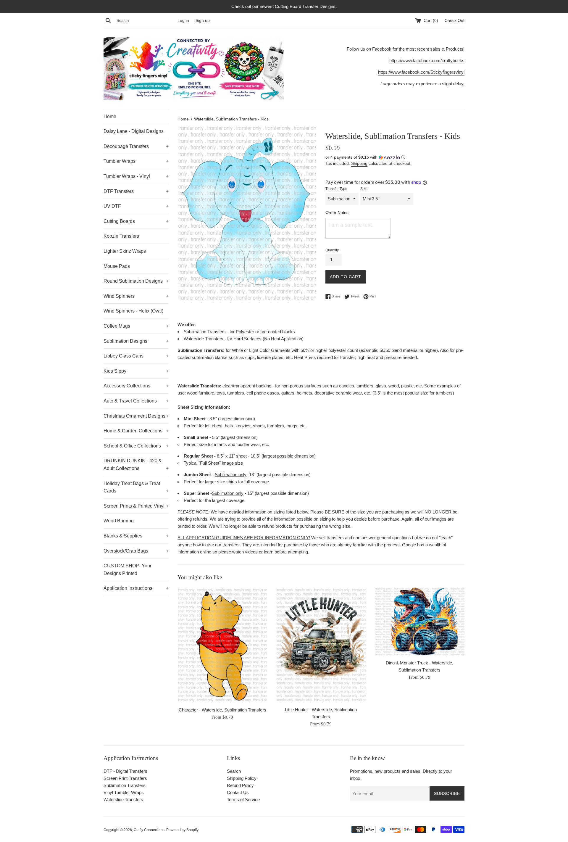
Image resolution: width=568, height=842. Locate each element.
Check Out (454, 20)
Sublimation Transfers (125, 785)
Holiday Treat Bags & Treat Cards (136, 487)
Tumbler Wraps (136, 161)
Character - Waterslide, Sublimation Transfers (222, 709)
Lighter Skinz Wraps (125, 251)
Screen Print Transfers (125, 778)
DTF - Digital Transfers (125, 771)
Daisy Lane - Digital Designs (134, 131)
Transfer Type (336, 189)
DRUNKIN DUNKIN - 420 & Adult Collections (136, 464)
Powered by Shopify (182, 830)
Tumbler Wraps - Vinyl (136, 176)
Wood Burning (119, 520)
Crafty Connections (149, 830)
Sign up (203, 20)
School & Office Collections (136, 445)
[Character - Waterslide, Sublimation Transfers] (222, 645)
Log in (183, 20)
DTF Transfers (136, 191)
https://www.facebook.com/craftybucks (426, 60)
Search (234, 771)
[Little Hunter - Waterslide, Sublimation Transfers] (321, 645)
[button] (394, 157)
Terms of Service (243, 799)
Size (363, 189)
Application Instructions (136, 588)
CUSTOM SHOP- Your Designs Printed (127, 569)
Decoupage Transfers (136, 146)
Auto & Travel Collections (136, 400)
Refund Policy (240, 785)
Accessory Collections (136, 385)
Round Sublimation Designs (136, 281)
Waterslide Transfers (123, 799)
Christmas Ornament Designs (136, 415)
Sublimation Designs (136, 341)
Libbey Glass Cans (136, 355)
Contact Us (238, 792)
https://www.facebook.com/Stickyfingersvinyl (421, 72)
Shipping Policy (241, 778)
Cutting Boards (136, 221)
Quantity (332, 250)
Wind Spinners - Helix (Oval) (133, 310)
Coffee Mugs (136, 326)
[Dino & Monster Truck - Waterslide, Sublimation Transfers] (419, 621)
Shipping (359, 163)
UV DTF (136, 206)
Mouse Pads (117, 266)
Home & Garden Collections (136, 430)
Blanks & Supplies (136, 535)
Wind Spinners (136, 296)
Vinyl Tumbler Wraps (124, 792)
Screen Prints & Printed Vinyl (136, 505)
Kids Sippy (136, 370)
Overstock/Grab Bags (136, 550)
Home (110, 116)
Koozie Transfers (121, 236)
